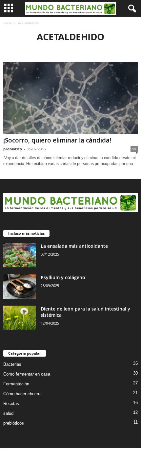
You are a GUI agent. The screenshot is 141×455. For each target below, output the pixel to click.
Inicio (7, 23)
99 (134, 148)
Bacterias (12, 364)
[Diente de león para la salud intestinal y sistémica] (19, 318)
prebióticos (13, 423)
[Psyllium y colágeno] (19, 286)
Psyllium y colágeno (63, 277)
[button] (131, 9)
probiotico (12, 148)
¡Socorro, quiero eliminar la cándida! (57, 140)
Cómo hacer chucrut (22, 393)
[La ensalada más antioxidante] (19, 255)
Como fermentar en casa (26, 374)
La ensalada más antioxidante (74, 246)
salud (8, 413)
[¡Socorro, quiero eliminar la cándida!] (70, 98)
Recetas (11, 403)
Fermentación (16, 383)
